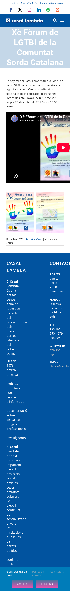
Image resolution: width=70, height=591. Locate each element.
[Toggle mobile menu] (62, 20)
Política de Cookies (38, 573)
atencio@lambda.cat (52, 3)
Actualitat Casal (34, 239)
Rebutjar (47, 584)
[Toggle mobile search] (55, 20)
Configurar (56, 571)
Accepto (22, 584)
